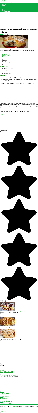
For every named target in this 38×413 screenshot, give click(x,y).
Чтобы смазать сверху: (5, 55)
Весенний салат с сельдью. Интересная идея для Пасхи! (9, 375)
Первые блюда (4, 4)
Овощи (5, 8)
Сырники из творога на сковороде (5, 403)
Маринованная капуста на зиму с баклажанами (7, 368)
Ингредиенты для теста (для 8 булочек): (8, 53)
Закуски (3, 9)
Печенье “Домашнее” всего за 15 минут (6, 372)
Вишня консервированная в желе (5, 393)
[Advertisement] (19, 19)
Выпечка (3, 6)
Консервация (2, 370)
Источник (1, 114)
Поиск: (1, 364)
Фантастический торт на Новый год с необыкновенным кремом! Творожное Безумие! (13, 311)
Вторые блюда (4, 5)
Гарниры (3, 7)
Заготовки (3, 10)
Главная (3, 3)
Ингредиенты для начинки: (6, 54)
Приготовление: (4, 56)
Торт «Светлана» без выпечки (5, 326)
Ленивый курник (2, 395)
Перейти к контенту (3, 0)
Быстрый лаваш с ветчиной (4, 398)
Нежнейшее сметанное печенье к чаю (6, 338)
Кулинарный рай (2, 1)
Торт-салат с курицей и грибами (5, 400)
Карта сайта (4, 404)
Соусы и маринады (7, 11)
